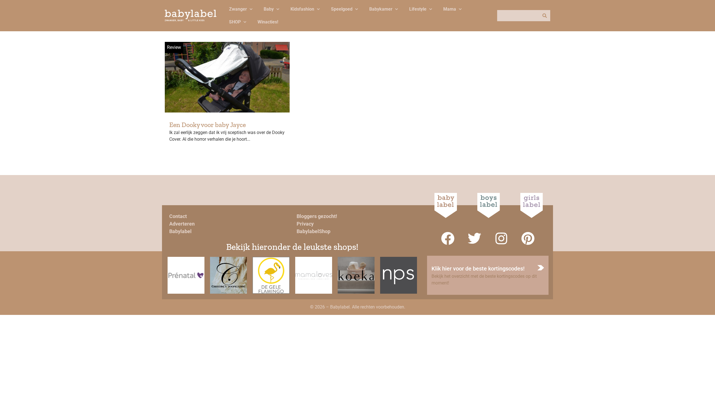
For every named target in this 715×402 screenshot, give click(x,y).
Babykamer (380, 9)
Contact (178, 216)
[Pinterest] (528, 238)
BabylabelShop (313, 231)
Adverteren (182, 224)
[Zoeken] (544, 15)
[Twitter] (474, 238)
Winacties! (268, 22)
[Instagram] (501, 238)
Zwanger (238, 9)
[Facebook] (447, 238)
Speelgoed (341, 9)
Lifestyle (417, 9)
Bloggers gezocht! (317, 216)
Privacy (305, 224)
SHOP (235, 22)
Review (174, 47)
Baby (269, 9)
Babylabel (180, 231)
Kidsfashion (302, 9)
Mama (449, 9)
